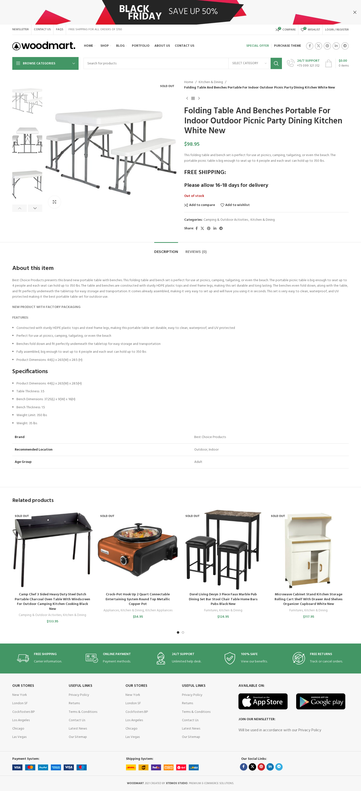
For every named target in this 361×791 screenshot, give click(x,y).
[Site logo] (43, 46)
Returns (74, 703)
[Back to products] (193, 99)
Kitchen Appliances (158, 610)
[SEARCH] (276, 63)
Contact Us (77, 720)
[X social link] (318, 46)
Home (188, 82)
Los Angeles (21, 720)
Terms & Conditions (83, 712)
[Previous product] (187, 99)
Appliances (111, 610)
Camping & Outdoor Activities (226, 220)
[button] (19, 208)
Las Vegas (19, 737)
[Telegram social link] (345, 46)
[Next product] (199, 99)
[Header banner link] (173, 12)
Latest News (78, 729)
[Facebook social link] (309, 46)
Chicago (18, 729)
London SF (20, 703)
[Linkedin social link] (336, 46)
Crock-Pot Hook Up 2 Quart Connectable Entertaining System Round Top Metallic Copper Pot (138, 599)
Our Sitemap (78, 737)
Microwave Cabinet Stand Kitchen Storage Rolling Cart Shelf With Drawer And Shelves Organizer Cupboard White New (309, 599)
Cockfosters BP (23, 712)
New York (19, 695)
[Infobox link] (303, 63)
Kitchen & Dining (211, 82)
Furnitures (211, 610)
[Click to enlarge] (54, 202)
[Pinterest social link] (327, 46)
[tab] (166, 249)
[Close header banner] (355, 12)
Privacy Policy (79, 695)
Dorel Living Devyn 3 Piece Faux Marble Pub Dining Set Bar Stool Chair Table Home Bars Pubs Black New (223, 599)
